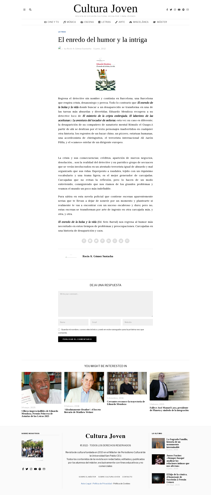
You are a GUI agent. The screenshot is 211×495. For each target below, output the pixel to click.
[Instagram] (175, 9)
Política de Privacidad (102, 483)
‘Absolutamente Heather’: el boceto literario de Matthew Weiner (82, 411)
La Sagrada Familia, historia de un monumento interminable (177, 443)
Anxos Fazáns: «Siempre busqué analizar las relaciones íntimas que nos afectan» (178, 460)
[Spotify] (183, 9)
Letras (106, 22)
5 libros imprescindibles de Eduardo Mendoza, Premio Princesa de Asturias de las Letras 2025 (40, 414)
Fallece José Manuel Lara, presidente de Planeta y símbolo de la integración (169, 409)
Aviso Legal (86, 483)
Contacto (127, 477)
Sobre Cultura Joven (109, 477)
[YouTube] (179, 9)
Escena (89, 22)
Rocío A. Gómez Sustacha (98, 256)
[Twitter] (171, 9)
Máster (162, 22)
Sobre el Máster (87, 477)
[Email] (187, 9)
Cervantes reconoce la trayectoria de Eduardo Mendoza (126, 402)
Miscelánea (141, 22)
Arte (122, 22)
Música (71, 22)
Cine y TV (53, 22)
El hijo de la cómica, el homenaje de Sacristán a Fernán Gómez (177, 478)
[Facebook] (167, 9)
